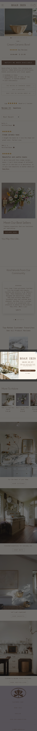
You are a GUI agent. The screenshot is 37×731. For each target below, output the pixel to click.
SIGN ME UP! (28, 370)
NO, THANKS (28, 373)
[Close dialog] (36, 352)
